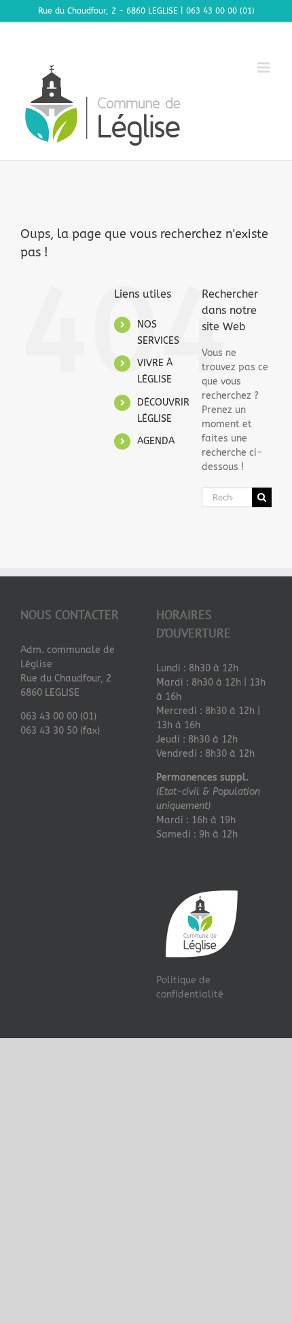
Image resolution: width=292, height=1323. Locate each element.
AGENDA (156, 441)
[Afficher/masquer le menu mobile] (264, 67)
